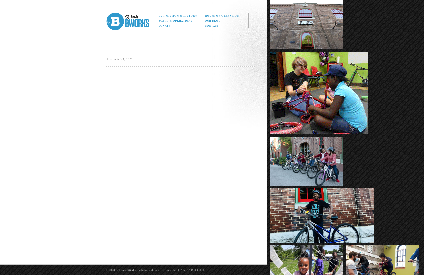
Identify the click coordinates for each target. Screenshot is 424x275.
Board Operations (175, 20)
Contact (212, 25)
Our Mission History (178, 15)
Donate (165, 25)
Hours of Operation (222, 15)
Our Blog (213, 20)
